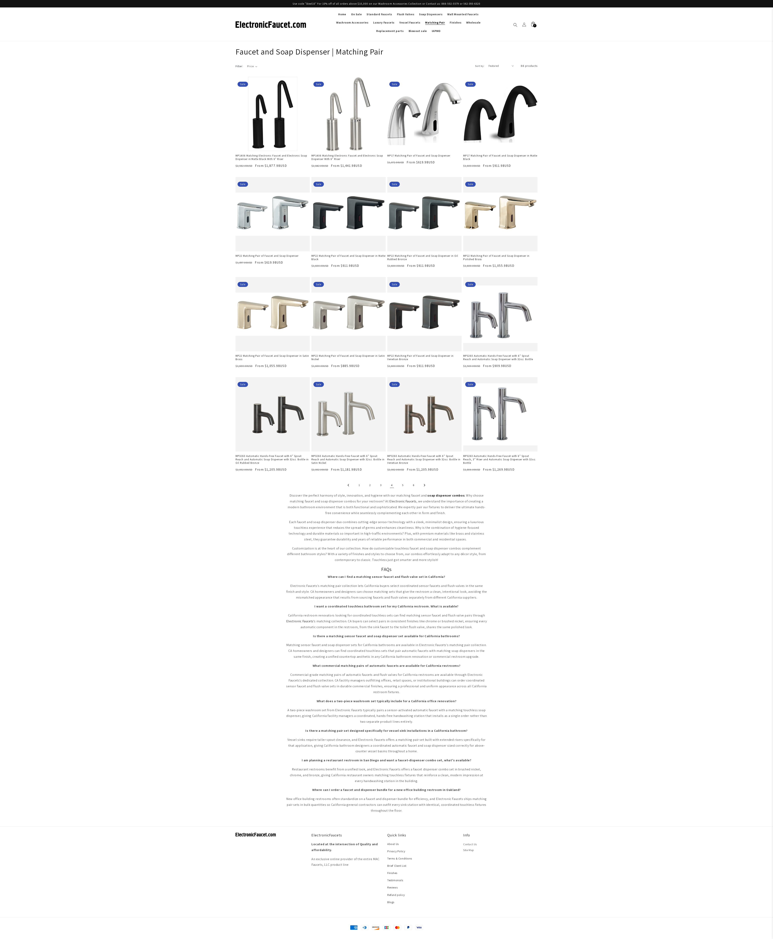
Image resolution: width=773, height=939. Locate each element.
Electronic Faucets (402, 501)
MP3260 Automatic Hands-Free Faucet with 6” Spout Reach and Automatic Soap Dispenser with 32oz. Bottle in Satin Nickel (347, 459)
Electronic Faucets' (300, 621)
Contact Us (470, 844)
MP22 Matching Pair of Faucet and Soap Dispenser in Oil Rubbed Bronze (422, 257)
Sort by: (480, 65)
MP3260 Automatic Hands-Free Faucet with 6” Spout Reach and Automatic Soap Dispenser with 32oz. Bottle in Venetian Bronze (423, 459)
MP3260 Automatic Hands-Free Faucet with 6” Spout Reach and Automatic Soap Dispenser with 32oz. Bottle (498, 357)
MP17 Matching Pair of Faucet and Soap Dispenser (418, 155)
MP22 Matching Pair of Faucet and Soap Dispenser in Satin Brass (272, 357)
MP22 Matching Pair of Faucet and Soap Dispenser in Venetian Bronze (420, 357)
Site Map (468, 850)
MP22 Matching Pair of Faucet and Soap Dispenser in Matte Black (348, 257)
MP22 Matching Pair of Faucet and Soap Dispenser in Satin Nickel (348, 357)
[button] (252, 66)
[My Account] (524, 24)
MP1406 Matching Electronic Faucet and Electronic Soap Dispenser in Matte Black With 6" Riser (271, 157)
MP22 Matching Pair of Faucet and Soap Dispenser (267, 256)
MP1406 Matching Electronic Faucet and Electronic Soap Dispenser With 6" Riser (347, 157)
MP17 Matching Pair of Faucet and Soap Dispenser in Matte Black (500, 157)
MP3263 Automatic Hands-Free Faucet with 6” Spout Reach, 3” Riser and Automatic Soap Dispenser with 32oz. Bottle (499, 459)
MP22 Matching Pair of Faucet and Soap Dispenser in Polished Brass (496, 257)
